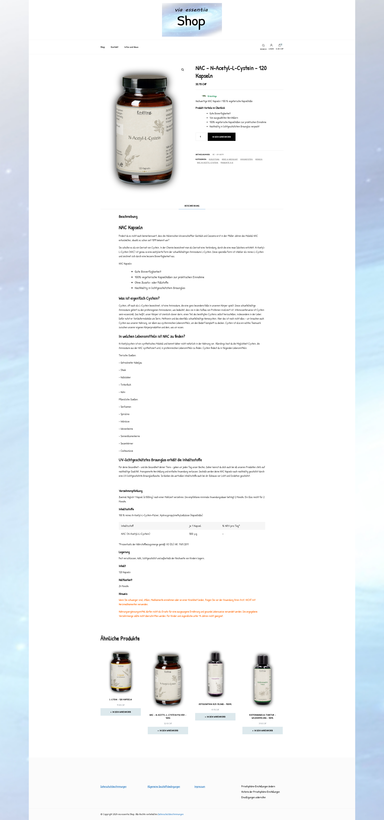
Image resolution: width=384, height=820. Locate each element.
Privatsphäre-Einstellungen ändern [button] (258, 786)
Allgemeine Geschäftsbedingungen (163, 786)
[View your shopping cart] (280, 46)
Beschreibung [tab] (192, 205)
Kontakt (114, 47)
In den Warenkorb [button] (121, 711)
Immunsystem (246, 159)
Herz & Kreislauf (230, 159)
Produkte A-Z (227, 162)
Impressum (199, 786)
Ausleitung (214, 159)
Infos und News (131, 47)
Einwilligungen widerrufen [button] (253, 797)
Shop (102, 47)
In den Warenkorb (221, 136)
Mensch (258, 159)
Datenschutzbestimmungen (113, 786)
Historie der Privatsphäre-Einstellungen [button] (260, 791)
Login (271, 48)
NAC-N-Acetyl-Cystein (207, 162)
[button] (182, 69)
